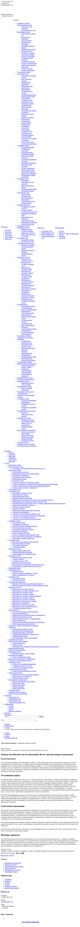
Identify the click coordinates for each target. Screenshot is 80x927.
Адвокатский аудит (27, 365)
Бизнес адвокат (26, 367)
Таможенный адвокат (24, 362)
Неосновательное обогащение (27, 198)
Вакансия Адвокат (11, 886)
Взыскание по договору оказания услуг (27, 264)
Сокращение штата (27, 191)
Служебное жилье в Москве (21, 477)
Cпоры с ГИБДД (26, 210)
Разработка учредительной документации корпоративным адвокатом (26, 372)
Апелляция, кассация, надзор (22, 493)
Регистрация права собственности (27, 333)
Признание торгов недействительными (28, 420)
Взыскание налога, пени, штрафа (27, 384)
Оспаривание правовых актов (26, 342)
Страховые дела (22, 238)
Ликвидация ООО (27, 440)
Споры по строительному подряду (20, 660)
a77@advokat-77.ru (7, 902)
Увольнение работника (29, 189)
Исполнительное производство (27, 345)
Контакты (75, 233)
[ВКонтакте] (17, 853)
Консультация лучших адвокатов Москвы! (17, 11)
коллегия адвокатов (31, 922)
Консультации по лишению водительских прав (27, 218)
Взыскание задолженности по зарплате (27, 182)
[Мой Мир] (23, 853)
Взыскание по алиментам (26, 291)
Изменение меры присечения (27, 87)
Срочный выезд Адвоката (26, 444)
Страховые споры (23, 399)
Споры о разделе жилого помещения (27, 69)
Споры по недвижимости (25, 379)
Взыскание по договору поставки (27, 294)
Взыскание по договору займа (26, 268)
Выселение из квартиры (26, 43)
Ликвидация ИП (26, 439)
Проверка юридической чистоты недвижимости (28, 328)
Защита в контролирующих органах (27, 414)
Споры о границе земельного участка (27, 232)
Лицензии (8, 232)
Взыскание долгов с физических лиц (28, 298)
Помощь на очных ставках (21, 507)
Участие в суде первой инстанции (23, 517)
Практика (41, 228)
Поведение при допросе (26, 80)
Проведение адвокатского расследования (26, 121)
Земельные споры (23, 227)
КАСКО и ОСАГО (27, 241)
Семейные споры (23, 145)
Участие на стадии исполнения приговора (29, 143)
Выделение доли (26, 51)
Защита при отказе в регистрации (28, 432)
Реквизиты (8, 235)
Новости (62, 233)
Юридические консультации (26, 446)
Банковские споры (23, 23)
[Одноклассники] (21, 853)
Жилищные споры (23, 32)
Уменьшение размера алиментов (28, 176)
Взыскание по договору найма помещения (26, 276)
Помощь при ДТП (23, 205)
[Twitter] (19, 853)
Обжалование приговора (26, 83)
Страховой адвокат (27, 240)
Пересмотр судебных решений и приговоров (25, 336)
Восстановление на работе (21, 543)
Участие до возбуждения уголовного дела (26, 129)
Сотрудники (9, 237)
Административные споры (26, 411)
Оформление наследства (13, 863)
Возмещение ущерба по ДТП (22, 557)
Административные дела (25, 243)
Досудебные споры (23, 72)
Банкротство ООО (27, 437)
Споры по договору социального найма (28, 53)
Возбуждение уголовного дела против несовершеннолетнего (32, 500)
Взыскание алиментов (28, 163)
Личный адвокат (23, 442)
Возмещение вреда (23, 226)
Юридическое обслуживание (27, 364)
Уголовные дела (22, 74)
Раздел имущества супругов (27, 157)
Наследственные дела (24, 25)
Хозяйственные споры (28, 357)
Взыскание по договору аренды (27, 260)
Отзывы (7, 883)
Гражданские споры (24, 418)
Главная (7, 724)
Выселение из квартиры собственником (26, 39)
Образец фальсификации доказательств (26, 353)
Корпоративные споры (25, 378)
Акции (61, 234)
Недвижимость (22, 304)
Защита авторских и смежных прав (28, 202)
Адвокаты (8, 879)
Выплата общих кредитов (26, 165)
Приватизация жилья (28, 49)
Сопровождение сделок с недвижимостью (26, 321)
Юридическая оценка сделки (22, 617)
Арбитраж (20, 339)
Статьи (61, 231)
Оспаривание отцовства (25, 150)
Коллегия (4, 227)
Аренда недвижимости (29, 309)
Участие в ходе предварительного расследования (27, 135)
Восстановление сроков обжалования (28, 359)
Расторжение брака (27, 147)
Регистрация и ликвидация (26, 430)
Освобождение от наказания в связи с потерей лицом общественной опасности (27, 105)
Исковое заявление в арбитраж (22, 632)
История (8, 230)
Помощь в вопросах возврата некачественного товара (28, 252)
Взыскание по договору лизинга (27, 272)
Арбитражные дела (47, 233)
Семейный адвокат (11, 872)
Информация (60, 228)
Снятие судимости (27, 117)
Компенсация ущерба (24, 386)
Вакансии (8, 239)
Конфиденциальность (12, 888)
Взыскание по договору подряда (27, 281)
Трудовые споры (22, 178)
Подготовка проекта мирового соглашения (28, 172)
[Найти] (35, 720)
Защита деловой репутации (26, 389)
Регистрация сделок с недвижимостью (28, 307)
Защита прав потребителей (26, 195)
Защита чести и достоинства (26, 424)
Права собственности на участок (23, 575)
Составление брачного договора (23, 529)
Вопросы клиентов (62, 237)
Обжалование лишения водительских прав (29, 223)
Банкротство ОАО (27, 435)
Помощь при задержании (25, 125)
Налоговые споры (23, 381)
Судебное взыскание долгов (21, 608)
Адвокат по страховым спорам (22, 667)
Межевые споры (26, 229)
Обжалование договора (12, 870)
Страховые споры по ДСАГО (22, 666)
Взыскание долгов (23, 257)
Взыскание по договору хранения (27, 284)
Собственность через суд (20, 472)
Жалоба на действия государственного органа (28, 246)
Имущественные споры (20, 678)
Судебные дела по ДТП (29, 212)
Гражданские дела (23, 192)
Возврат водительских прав (21, 563)
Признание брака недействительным (27, 153)
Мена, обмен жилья (27, 325)
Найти (41, 716)
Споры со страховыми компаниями (28, 401)
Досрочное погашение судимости (23, 505)
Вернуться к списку (7, 855)
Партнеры (8, 233)
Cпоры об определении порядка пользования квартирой (29, 65)
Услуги (16, 20)
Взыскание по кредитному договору (28, 287)
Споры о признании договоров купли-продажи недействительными (35, 484)
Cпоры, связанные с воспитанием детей (28, 169)
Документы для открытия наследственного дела (28, 468)
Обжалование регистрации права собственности (27, 313)
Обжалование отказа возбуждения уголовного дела (28, 98)
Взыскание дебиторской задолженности (25, 392)
